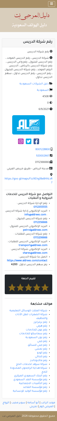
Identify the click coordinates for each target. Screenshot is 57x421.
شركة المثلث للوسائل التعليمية (28, 310)
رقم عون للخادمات (36, 329)
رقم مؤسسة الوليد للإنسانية (30, 391)
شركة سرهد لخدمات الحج (31, 364)
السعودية (43, 90)
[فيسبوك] (36, 143)
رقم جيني (42, 341)
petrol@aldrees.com (35, 230)
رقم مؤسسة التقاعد (35, 387)
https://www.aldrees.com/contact (27, 260)
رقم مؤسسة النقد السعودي (30, 379)
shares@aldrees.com (35, 253)
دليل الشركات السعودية (34, 83)
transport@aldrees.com (33, 245)
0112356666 (40, 222)
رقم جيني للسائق (37, 345)
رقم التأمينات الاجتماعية (33, 383)
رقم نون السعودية (36, 337)
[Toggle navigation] (51, 4)
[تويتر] (28, 143)
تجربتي (33, 406)
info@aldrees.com (35, 214)
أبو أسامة (33, 402)
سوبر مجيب (18, 402)
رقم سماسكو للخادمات (33, 333)
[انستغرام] (21, 143)
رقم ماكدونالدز (38, 360)
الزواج (6, 402)
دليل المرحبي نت (11, 416)
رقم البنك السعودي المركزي (30, 375)
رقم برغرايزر (40, 322)
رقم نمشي (41, 349)
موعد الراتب (48, 402)
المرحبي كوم (46, 406)
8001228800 (42, 149)
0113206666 (40, 237)
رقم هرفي (41, 326)
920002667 (42, 156)
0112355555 (40, 207)
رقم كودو (42, 352)
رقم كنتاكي (41, 356)
